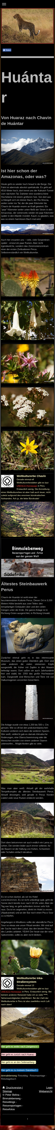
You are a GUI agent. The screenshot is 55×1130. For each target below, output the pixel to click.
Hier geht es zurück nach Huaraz (17, 1054)
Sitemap (7, 1091)
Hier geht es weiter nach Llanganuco (19, 1046)
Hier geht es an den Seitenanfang (17, 1062)
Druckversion (13, 1087)
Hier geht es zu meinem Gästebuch (19, 1070)
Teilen (8, 50)
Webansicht (45, 1091)
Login (49, 1087)
